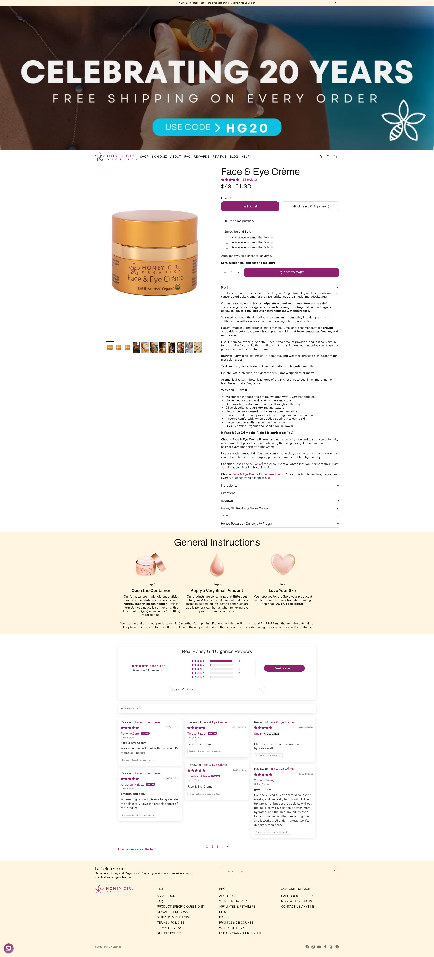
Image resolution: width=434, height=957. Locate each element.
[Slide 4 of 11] (136, 347)
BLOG (223, 912)
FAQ (160, 901)
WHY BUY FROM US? (234, 901)
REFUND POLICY (169, 933)
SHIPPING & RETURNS (173, 917)
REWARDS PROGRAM (173, 912)
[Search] (320, 156)
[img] (130, 728)
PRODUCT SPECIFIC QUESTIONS (180, 906)
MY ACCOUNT (167, 896)
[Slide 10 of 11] (189, 347)
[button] (198, 661)
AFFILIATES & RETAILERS (237, 906)
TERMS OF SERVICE (171, 928)
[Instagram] (313, 947)
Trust (224, 516)
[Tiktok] (325, 947)
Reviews (227, 501)
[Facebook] (307, 947)
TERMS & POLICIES (170, 923)
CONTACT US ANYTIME (298, 906)
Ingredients (229, 485)
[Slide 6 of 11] (154, 347)
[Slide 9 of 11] (180, 347)
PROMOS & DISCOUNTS (236, 923)
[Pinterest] (337, 947)
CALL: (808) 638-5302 (297, 896)
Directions (228, 493)
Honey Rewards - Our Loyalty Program (247, 523)
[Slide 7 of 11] (162, 347)
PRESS (224, 917)
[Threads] (331, 947)
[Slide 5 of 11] (145, 347)
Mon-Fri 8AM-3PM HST (297, 901)
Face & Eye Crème (147, 722)
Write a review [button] (284, 668)
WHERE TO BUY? (231, 928)
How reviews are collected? (137, 849)
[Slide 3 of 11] (127, 347)
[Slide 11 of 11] (198, 347)
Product (226, 287)
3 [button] (218, 847)
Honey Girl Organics (111, 946)
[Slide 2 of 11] (118, 347)
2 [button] (212, 847)
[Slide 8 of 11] (171, 347)
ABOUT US (227, 896)
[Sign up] (334, 871)
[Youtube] (319, 947)
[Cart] (335, 156)
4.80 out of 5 (158, 666)
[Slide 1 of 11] (110, 347)
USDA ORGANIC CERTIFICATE (240, 933)
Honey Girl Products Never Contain (245, 508)
